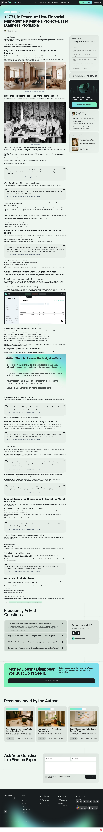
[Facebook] (88, 76)
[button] (19, 2)
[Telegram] (91, 76)
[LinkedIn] (96, 76)
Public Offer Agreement (63, 776)
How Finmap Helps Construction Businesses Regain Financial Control (25, 602)
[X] (93, 76)
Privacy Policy (50, 777)
